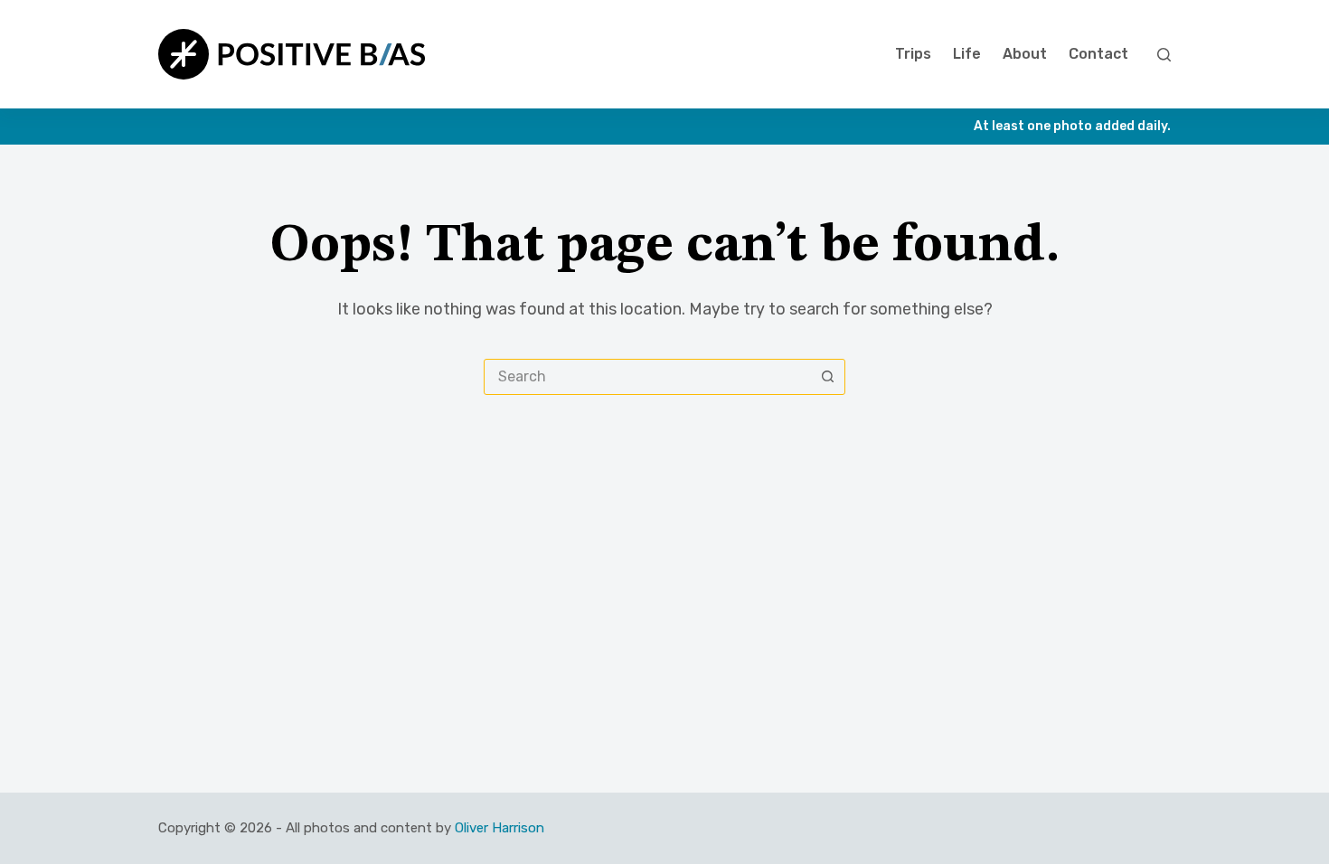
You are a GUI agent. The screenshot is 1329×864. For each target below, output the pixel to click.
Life (967, 53)
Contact (1098, 53)
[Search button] (827, 377)
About (1025, 53)
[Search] (1164, 54)
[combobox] (647, 377)
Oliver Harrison (499, 828)
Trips (913, 53)
